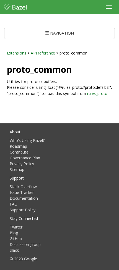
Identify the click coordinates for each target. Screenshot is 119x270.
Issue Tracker (22, 192)
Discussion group (25, 244)
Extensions (16, 53)
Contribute (19, 152)
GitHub (16, 238)
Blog (14, 232)
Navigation (61, 33)
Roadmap (18, 146)
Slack (14, 250)
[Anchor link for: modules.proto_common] (76, 68)
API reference (43, 53)
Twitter (16, 227)
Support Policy (22, 209)
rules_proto (97, 93)
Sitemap (17, 169)
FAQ (13, 204)
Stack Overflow (23, 186)
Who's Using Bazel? (27, 140)
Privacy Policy (22, 163)
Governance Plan (25, 157)
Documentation (24, 198)
